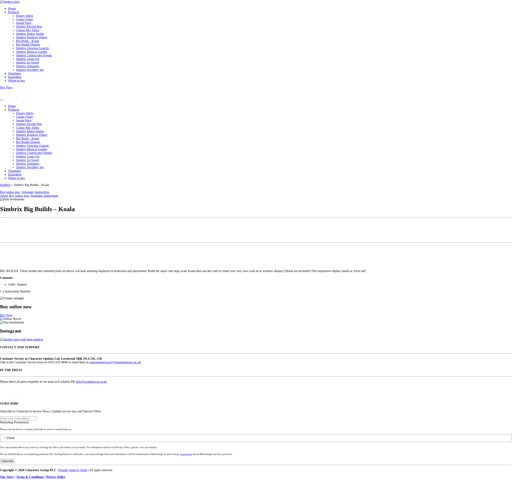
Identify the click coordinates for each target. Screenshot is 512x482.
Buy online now (10, 192)
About (4, 195)
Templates (14, 73)
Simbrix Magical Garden (31, 51)
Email (11, 438)
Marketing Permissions (14, 422)
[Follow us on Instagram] (4, 95)
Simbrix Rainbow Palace (31, 37)
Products (13, 12)
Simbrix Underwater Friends (34, 55)
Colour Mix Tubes (27, 30)
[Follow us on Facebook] (12, 95)
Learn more (186, 454)
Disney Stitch (24, 15)
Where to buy (16, 80)
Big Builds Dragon (28, 44)
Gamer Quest (24, 19)
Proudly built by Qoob (73, 470)
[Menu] (1, 100)
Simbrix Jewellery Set (30, 69)
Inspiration (14, 77)
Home (12, 8)
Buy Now (6, 87)
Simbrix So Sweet (27, 62)
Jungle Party (24, 23)
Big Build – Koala (27, 41)
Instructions (42, 192)
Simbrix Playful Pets (29, 26)
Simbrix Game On (27, 59)
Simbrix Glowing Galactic (32, 48)
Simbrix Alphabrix (27, 66)
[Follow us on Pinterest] (20, 95)
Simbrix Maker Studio (30, 33)
